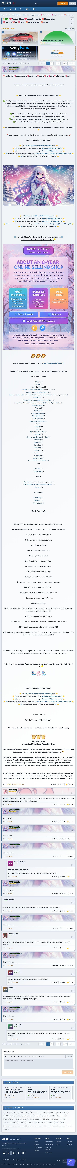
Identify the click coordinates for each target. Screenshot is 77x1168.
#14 (4, 1019)
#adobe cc (37, 1115)
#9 (4, 928)
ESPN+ (37, 384)
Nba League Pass (37, 413)
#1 (3, 784)
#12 (9, 982)
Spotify (26, 482)
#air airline (9, 1119)
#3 (4, 821)
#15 (9, 1039)
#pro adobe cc (38, 1126)
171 (58, 63)
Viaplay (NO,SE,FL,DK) (37, 421)
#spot (55, 1126)
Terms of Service (48, 1149)
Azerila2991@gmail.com (51, 148)
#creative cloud (10, 1122)
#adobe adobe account (24, 1115)
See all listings (70, 28)
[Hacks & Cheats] (21, 9)
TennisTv (37, 426)
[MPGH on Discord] (4, 1153)
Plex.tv (37, 408)
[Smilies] (43, 1056)
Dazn (37, 424)
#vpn (6, 1129)
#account (34, 1112)
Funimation (37, 411)
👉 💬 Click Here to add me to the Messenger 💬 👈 (38, 145)
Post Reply (68, 1072)
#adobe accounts (62, 1112)
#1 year (7, 1112)
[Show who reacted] (72, 784)
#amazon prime (34, 1119)
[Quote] (18, 1056)
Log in (72, 3)
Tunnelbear (37, 471)
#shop (48, 1126)
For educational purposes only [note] (44, 1164)
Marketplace (38, 1147)
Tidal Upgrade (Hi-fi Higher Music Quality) (37, 484)
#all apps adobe (21, 1119)
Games (37, 1145)
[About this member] (72, 71)
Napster (37, 487)
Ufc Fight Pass (37, 416)
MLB (37, 429)
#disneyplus (39, 1122)
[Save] (72, 19)
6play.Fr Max (37, 458)
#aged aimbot (61, 1115)
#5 (4, 856)
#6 (9, 876)
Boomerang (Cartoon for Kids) (37, 437)
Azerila (6, 798)
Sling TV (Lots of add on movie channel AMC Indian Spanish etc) (37, 403)
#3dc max (15, 1112)
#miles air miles (10, 1126)
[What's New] (15, 9)
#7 (4, 893)
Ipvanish (37, 469)
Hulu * (33, 387)
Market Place (16, 15)
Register (63, 3)
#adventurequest (48, 1115)
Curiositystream (37, 419)
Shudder (37, 434)
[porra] (14, 3)
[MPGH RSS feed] (23, 1153)
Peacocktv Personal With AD (38, 461)
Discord (69, 1142)
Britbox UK (37, 448)
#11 (4, 965)
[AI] (28, 9)
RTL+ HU (37, 456)
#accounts (43, 1112)
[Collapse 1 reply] (6, 869)
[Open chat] (11, 9)
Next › (71, 63)
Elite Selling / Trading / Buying (31, 15)
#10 (4, 948)
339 (65, 63)
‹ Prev (42, 63)
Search (37, 1150)
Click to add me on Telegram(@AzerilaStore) (52, 153)
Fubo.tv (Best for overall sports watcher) (37, 400)
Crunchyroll (37, 397)
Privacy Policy (49, 1142)
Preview (69, 1056)
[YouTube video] (39, 1056)
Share (62, 784)
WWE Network (37, 405)
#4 (4, 839)
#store (62, 1126)
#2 (3, 804)
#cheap (63, 1119)
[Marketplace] (34, 9)
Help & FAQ (48, 1153)
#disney (20, 1122)
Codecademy (37, 503)
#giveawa (49, 1122)
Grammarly (37, 498)
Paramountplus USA (37, 432)
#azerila (55, 1119)
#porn (29, 1126)
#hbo (56, 1122)
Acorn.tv (37, 450)
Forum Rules (49, 1145)
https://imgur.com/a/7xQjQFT (53, 363)
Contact (69, 1145)
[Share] (72, 23)
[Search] (36, 3)
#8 (3, 911)
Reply (54, 784)
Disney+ (37, 382)
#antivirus (45, 1119)
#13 (4, 1002)
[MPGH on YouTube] (13, 1153)
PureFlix (37, 442)
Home (2, 15)
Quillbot (37, 500)
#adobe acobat (9, 1115)
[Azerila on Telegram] (13, 71)
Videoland (37, 440)
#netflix (21, 1126)
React (71, 839)
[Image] (32, 1056)
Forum (8, 15)
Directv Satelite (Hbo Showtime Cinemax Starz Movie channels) (31, 395)
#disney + (29, 1122)
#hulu (63, 1122)
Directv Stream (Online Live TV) (37, 392)
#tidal (69, 1126)
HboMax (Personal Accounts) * (32, 390)
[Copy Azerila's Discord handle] (10, 71)
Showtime (37, 445)
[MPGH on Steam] (18, 1153)
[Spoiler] (36, 1056)
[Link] (29, 1056)
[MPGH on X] (9, 1153)
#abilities (24, 1112)
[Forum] (5, 9)
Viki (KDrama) (37, 453)
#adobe (52, 1112)
